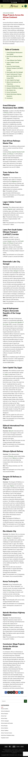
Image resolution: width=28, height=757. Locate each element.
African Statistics (4, 728)
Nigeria (12, 486)
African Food (3, 716)
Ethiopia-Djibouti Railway (13, 86)
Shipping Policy (16, 751)
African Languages (5, 720)
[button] (2, 6)
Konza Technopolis (12, 92)
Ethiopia (6, 112)
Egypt (6, 374)
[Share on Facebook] (6, 692)
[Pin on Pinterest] (16, 692)
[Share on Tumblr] (22, 692)
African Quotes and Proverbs (7, 723)
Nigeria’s (14, 181)
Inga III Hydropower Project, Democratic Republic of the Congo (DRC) (14, 76)
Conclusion (10, 98)
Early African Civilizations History (7, 735)
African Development (8, 13)
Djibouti (15, 458)
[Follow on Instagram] (11, 2)
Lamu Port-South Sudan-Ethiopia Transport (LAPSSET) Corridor (15, 68)
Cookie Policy (22, 749)
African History (4, 718)
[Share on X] (8, 692)
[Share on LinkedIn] (19, 692)
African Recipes (4, 725)
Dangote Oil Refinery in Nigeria (15, 88)
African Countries (4, 708)
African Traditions (4, 730)
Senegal (15, 271)
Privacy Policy (15, 749)
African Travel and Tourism (6, 732)
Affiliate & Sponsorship (7, 751)
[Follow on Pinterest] (16, 2)
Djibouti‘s (11, 431)
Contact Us (14, 752)
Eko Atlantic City (11, 90)
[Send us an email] (14, 2)
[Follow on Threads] (13, 2)
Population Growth (5, 737)
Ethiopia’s (10, 456)
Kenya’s (10, 241)
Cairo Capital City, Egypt (13, 80)
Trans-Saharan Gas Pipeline (14, 60)
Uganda (14, 152)
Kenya (9, 152)
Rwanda (19, 152)
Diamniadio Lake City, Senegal (15, 72)
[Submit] (25, 701)
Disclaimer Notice (7, 749)
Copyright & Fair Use (9, 750)
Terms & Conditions (19, 750)
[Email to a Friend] (14, 692)
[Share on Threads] (11, 692)
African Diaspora (4, 713)
